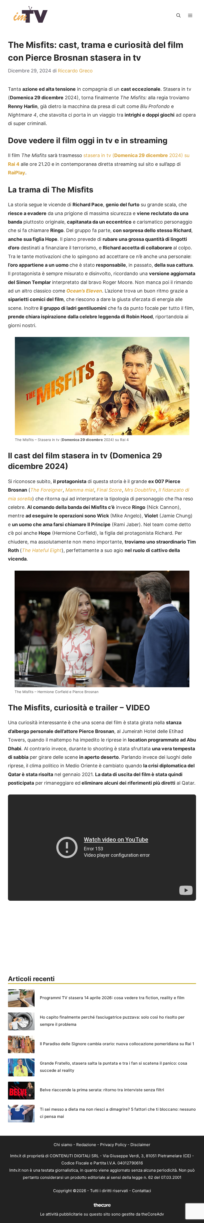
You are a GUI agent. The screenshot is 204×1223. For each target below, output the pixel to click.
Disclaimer (140, 1144)
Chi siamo (63, 1144)
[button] (178, 15)
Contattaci (141, 1190)
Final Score (108, 490)
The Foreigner (46, 490)
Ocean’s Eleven (84, 291)
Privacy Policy (113, 1144)
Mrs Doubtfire (140, 490)
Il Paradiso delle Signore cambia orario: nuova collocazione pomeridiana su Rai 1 (117, 1043)
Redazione (86, 1144)
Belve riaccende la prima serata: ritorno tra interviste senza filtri (102, 1089)
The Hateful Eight (42, 550)
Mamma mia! (79, 490)
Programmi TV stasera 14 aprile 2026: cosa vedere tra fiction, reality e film (112, 997)
